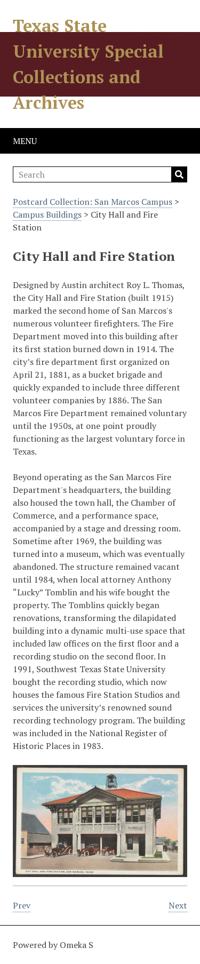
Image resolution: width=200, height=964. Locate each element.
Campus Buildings (47, 214)
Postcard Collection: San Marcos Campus (92, 202)
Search (179, 174)
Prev (21, 905)
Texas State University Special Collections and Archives (88, 64)
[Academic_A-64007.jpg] (100, 871)
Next (178, 905)
